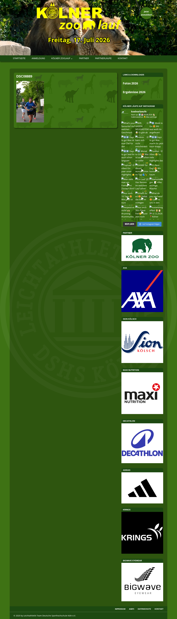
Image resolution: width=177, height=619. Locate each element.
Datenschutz (144, 609)
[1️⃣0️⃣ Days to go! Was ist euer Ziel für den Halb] (128, 142)
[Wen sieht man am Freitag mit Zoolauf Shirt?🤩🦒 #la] (128, 184)
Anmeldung (38, 58)
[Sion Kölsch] (142, 362)
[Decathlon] (142, 462)
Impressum (120, 609)
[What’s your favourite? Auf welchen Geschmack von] (128, 128)
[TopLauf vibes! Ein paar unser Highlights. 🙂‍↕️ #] (128, 170)
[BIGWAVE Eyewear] (142, 600)
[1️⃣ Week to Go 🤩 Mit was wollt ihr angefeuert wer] (156, 128)
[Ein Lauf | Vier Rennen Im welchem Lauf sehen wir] (142, 184)
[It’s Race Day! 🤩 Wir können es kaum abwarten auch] (156, 170)
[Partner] (142, 260)
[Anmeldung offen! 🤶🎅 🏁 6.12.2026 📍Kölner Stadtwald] (156, 212)
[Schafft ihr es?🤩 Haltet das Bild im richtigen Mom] (142, 198)
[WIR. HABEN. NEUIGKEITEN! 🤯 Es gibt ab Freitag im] (142, 128)
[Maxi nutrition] (142, 413)
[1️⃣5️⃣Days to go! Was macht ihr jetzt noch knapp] (156, 142)
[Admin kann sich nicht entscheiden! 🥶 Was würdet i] (142, 142)
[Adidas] (142, 487)
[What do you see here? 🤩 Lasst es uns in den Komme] (156, 198)
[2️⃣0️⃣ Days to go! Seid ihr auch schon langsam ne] (128, 156)
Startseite (19, 58)
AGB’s (131, 609)
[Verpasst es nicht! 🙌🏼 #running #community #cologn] (128, 212)
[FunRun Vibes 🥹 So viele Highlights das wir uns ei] (156, 156)
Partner (84, 58)
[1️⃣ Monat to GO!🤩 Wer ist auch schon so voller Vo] (142, 156)
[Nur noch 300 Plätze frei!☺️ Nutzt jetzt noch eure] (142, 212)
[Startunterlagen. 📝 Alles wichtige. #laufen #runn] (156, 184)
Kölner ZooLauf (60, 58)
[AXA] (142, 311)
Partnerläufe (103, 58)
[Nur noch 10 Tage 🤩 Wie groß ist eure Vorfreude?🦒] (128, 198)
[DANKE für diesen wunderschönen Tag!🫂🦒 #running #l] (142, 170)
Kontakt (122, 58)
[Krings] (142, 552)
